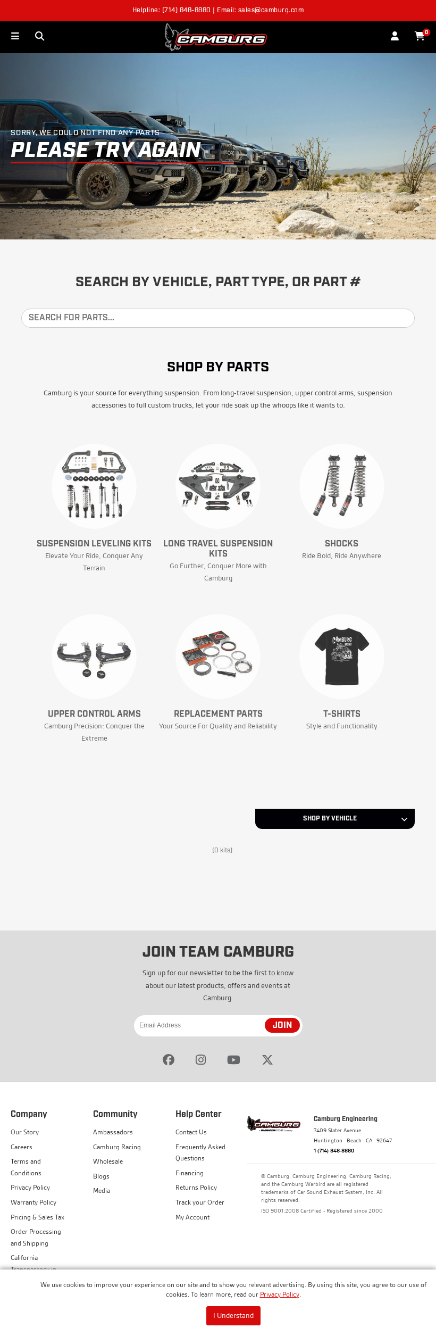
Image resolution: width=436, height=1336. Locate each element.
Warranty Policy (33, 1202)
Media (101, 1190)
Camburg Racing (117, 1146)
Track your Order (199, 1202)
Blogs (101, 1176)
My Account (192, 1217)
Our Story (25, 1131)
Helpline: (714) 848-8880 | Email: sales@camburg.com (218, 10)
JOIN (282, 1026)
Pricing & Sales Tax (37, 1217)
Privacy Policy (279, 1294)
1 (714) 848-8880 (334, 1150)
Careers (21, 1146)
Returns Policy (196, 1187)
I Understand (233, 1315)
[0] (420, 37)
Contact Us (191, 1131)
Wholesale (108, 1161)
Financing (189, 1172)
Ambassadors (113, 1131)
